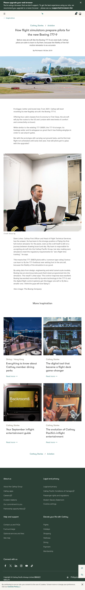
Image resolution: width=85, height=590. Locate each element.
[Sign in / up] (80, 13)
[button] (82, 584)
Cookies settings (49, 504)
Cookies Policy (13, 587)
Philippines (75, 577)
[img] (80, 2)
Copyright (7, 577)
